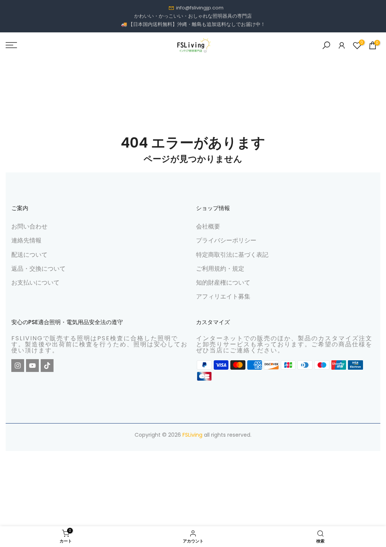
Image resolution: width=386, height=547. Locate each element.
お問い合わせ (29, 226)
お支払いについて (35, 282)
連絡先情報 (26, 240)
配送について (29, 254)
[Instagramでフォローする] (17, 365)
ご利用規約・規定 (220, 268)
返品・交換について (38, 268)
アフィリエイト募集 (223, 296)
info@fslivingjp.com (200, 7)
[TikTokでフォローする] (47, 365)
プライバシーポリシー (226, 240)
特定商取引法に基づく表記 (232, 254)
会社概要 (208, 226)
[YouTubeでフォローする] (32, 365)
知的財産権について (223, 282)
